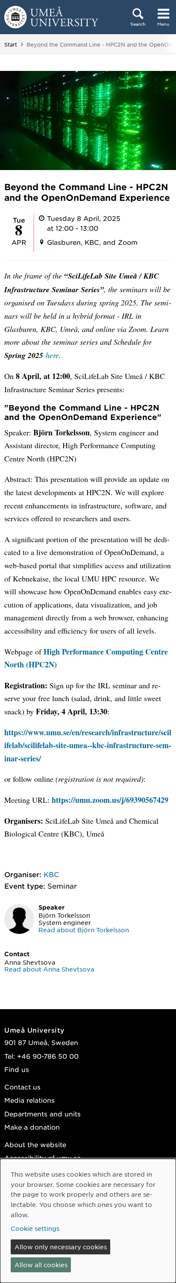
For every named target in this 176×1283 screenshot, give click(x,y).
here (52, 355)
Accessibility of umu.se (42, 1158)
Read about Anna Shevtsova (49, 969)
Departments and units (42, 1114)
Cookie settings (35, 1228)
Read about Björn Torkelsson (83, 930)
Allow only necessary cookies (61, 1247)
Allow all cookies (41, 1264)
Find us (16, 1069)
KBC (51, 874)
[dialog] (88, 1221)
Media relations (29, 1100)
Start (10, 44)
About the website (35, 1144)
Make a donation (32, 1127)
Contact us (22, 1087)
